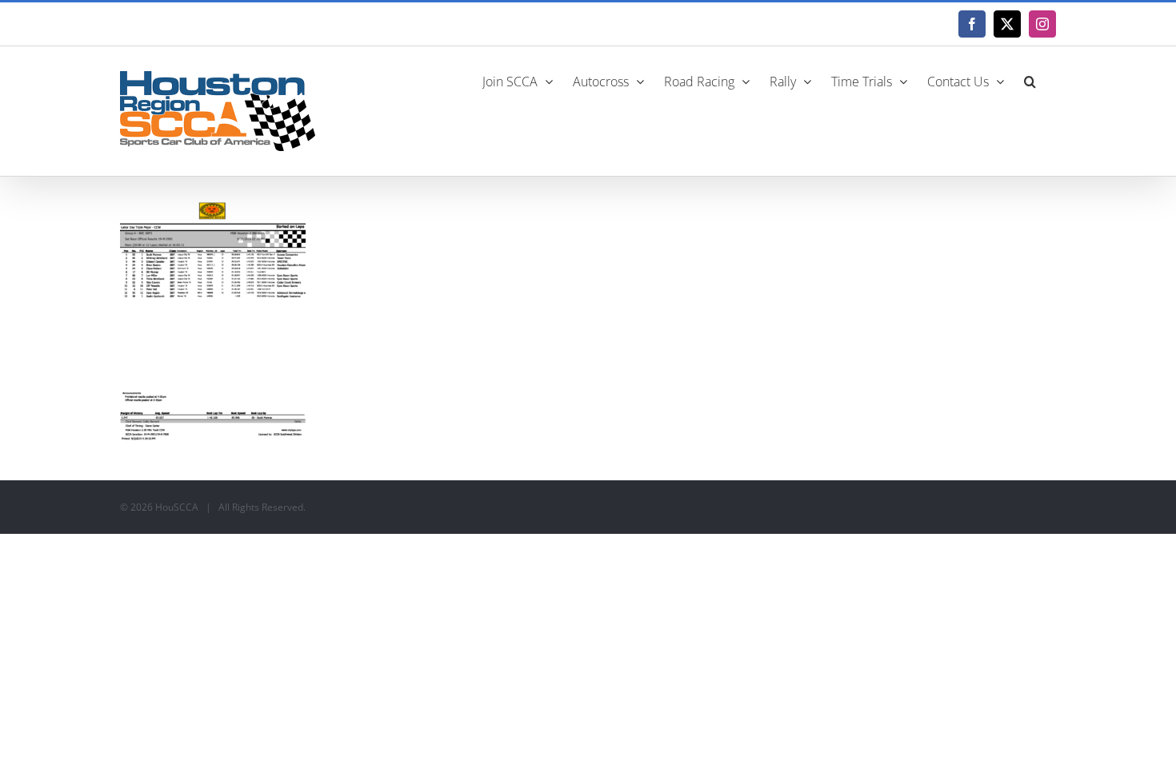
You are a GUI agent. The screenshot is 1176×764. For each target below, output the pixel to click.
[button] (1030, 79)
